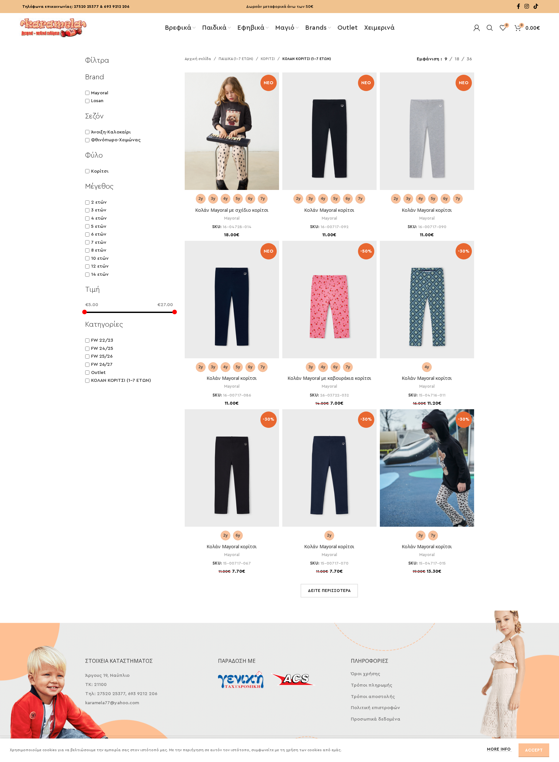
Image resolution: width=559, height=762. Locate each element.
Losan (97, 101)
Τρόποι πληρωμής (371, 685)
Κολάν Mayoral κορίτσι (329, 210)
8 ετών (98, 250)
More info (499, 749)
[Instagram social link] (526, 6)
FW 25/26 (102, 356)
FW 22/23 (102, 340)
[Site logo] (53, 27)
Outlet (98, 372)
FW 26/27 (102, 364)
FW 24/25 (102, 348)
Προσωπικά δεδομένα (375, 719)
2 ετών (99, 202)
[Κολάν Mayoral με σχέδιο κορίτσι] (232, 138)
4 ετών (99, 218)
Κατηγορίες (104, 324)
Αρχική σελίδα (198, 59)
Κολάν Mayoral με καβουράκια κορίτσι (329, 378)
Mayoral (99, 93)
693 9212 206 (117, 6)
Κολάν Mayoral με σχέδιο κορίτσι (232, 210)
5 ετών (98, 226)
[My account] (476, 27)
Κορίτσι (99, 171)
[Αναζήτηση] (489, 27)
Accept (534, 750)
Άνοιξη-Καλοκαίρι (111, 132)
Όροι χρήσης (365, 674)
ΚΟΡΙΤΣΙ (268, 59)
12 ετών (100, 266)
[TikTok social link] (535, 6)
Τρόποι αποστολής (373, 696)
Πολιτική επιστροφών (375, 708)
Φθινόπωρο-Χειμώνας (116, 140)
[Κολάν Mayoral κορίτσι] (329, 138)
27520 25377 (86, 6)
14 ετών (100, 274)
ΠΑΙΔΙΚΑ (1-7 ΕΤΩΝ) (236, 59)
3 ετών (98, 210)
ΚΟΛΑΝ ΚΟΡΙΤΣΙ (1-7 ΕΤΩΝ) (121, 380)
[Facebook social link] (518, 6)
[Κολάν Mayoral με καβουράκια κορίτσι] (329, 307)
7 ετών (98, 242)
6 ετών (98, 234)
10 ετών (100, 258)
